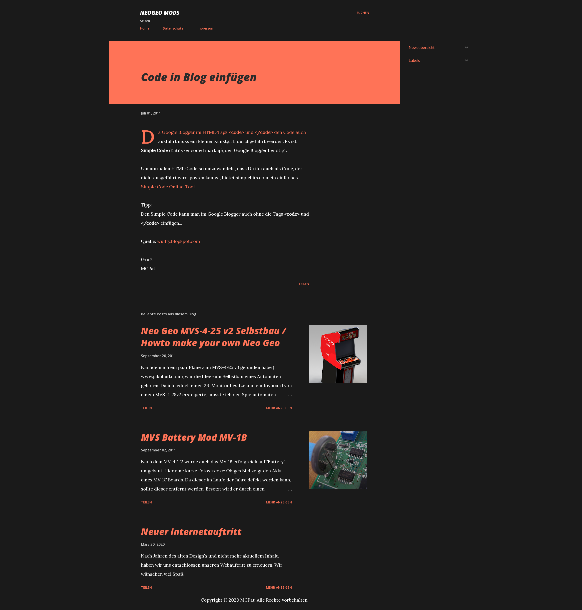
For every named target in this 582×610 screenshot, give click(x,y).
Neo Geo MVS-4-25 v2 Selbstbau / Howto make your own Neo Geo (213, 336)
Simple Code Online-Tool (168, 186)
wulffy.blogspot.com (178, 241)
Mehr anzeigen (279, 408)
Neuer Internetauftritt (191, 531)
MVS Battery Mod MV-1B (194, 437)
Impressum (205, 28)
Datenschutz (173, 28)
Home (144, 28)
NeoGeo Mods (159, 12)
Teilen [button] (303, 283)
